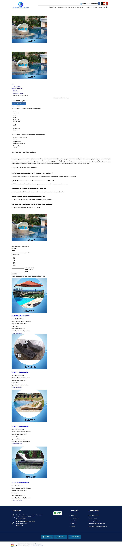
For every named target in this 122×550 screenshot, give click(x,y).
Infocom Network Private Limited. (36, 545)
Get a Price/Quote (19, 104)
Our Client (88, 7)
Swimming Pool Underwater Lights (97, 523)
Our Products (72, 7)
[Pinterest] (106, 4)
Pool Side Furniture (18, 93)
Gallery (95, 7)
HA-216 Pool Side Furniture (20, 426)
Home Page (52, 7)
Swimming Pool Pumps (94, 521)
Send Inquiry (16, 86)
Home (15, 90)
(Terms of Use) (38, 543)
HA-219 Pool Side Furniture (20, 483)
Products (15, 92)
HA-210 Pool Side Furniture (20, 372)
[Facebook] (99, 4)
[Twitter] (101, 4)
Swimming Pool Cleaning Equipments (98, 526)
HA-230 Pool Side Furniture (21, 316)
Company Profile (62, 7)
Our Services (80, 7)
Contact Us (101, 7)
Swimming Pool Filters (94, 515)
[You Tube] (104, 4)
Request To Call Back (17, 88)
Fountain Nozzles (93, 518)
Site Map (73, 526)
